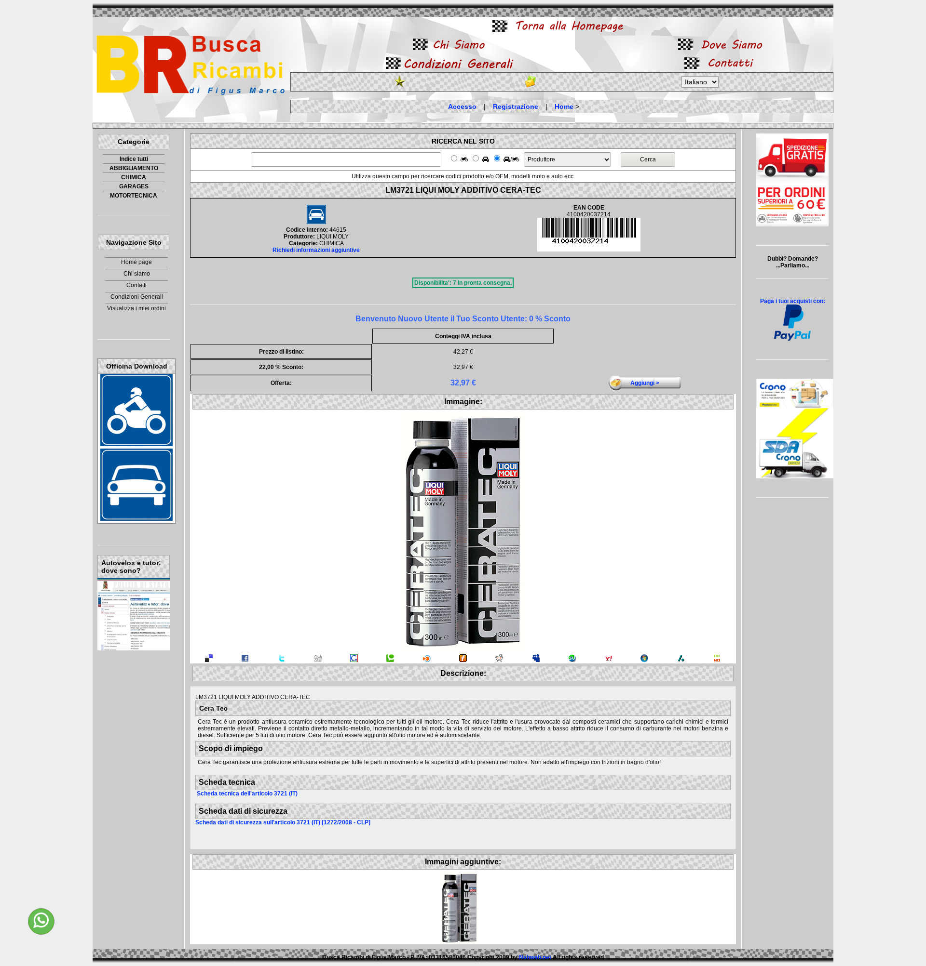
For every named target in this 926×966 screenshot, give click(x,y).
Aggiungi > (644, 383)
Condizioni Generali (136, 296)
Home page (136, 262)
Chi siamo (136, 273)
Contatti (136, 285)
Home (564, 106)
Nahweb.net (535, 957)
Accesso (462, 106)
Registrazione (515, 106)
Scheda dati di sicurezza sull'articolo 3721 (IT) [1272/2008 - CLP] (282, 822)
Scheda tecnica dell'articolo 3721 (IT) (247, 793)
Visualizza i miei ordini (136, 308)
